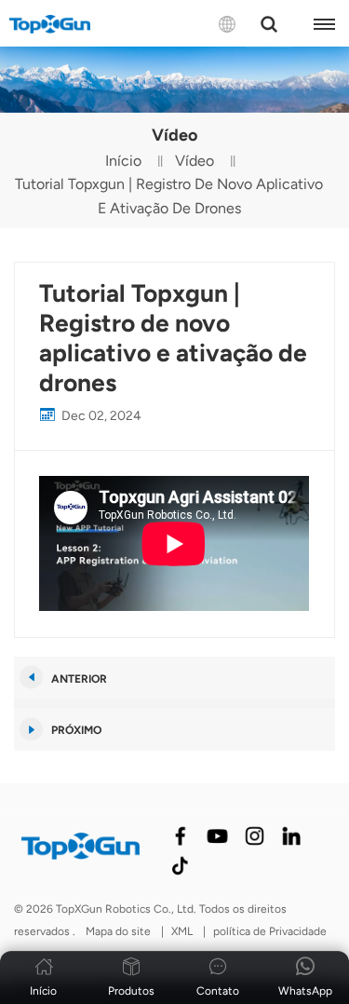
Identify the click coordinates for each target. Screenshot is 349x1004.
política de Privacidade (270, 931)
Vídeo (194, 161)
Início (123, 161)
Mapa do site (120, 931)
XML (182, 931)
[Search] (269, 24)
